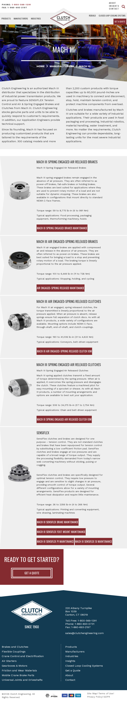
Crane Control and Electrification (23, 656)
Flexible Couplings (13, 651)
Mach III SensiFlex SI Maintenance (93, 541)
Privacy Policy (94, 696)
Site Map (92, 693)
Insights (114, 6)
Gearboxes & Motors (14, 665)
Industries (36, 18)
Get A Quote (31, 573)
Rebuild (92, 15)
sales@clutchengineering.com (84, 633)
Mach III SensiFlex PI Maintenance (55, 541)
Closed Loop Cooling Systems (112, 15)
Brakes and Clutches (15, 646)
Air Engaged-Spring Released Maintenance (60, 288)
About (112, 3)
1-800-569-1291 (21, 5)
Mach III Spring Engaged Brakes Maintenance (62, 228)
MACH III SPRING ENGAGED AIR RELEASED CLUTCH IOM (64, 419)
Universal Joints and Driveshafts (22, 679)
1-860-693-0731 (84, 623)
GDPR (107, 696)
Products (6, 18)
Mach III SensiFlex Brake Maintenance (57, 522)
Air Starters (9, 660)
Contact (114, 8)
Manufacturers (21, 18)
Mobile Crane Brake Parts (18, 675)
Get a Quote (120, 21)
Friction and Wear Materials (19, 670)
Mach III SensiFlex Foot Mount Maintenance (61, 532)
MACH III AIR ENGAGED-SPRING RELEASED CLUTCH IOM (64, 351)
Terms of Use (105, 693)
